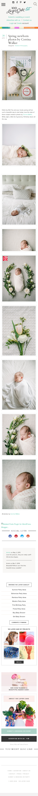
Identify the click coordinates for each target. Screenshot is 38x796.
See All (19, 662)
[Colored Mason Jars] (26, 638)
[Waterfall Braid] (11, 638)
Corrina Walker (27, 114)
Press (19, 774)
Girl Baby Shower (19, 617)
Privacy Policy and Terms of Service (19, 744)
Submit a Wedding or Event (19, 731)
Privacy (26, 774)
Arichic (8, 552)
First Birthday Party (19, 605)
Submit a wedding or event (19, 17)
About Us (26, 770)
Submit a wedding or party (19, 777)
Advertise (17, 770)
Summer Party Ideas (19, 590)
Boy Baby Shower (19, 613)
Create (19, 23)
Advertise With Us (17, 739)
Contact (12, 774)
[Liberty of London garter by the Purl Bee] (11, 652)
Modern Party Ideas (19, 601)
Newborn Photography (21, 45)
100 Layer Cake (19, 11)
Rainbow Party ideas (19, 597)
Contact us (27, 20)
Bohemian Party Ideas (19, 594)
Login (12, 23)
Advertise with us (13, 20)
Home (10, 770)
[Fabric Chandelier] (26, 652)
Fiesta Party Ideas (19, 609)
